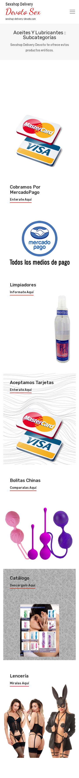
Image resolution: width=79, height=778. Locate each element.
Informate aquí (22, 292)
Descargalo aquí (22, 585)
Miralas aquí (19, 683)
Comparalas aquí (23, 487)
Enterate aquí (21, 199)
